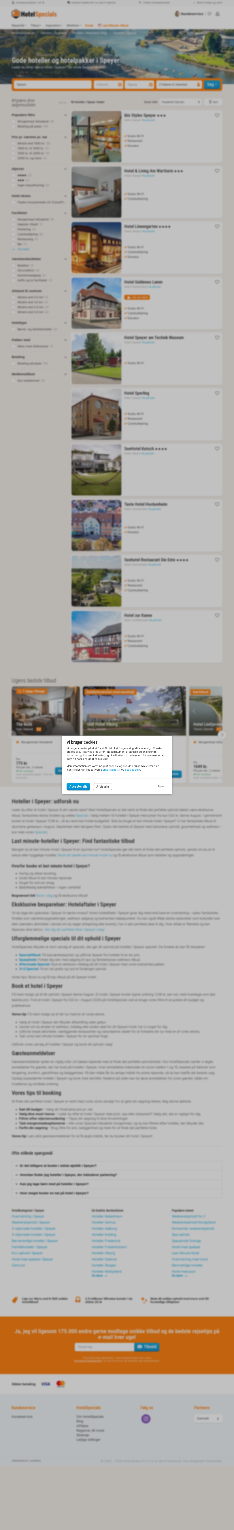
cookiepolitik (132, 769)
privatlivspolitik (111, 769)
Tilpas (161, 786)
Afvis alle (102, 786)
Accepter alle (78, 786)
